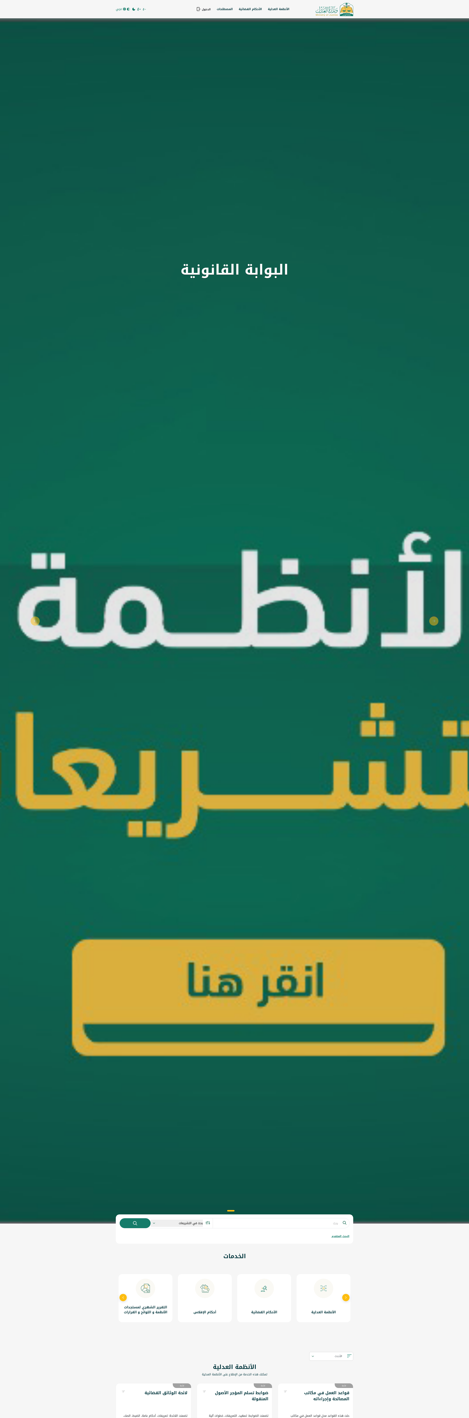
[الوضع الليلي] (134, 9)
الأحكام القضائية (250, 9)
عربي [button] (119, 9)
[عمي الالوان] (128, 9)
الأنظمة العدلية (278, 9)
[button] (35, 621)
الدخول (206, 9)
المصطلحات (225, 9)
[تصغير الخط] (144, 9)
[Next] (346, 1298)
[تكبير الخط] (139, 9)
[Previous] (123, 1298)
